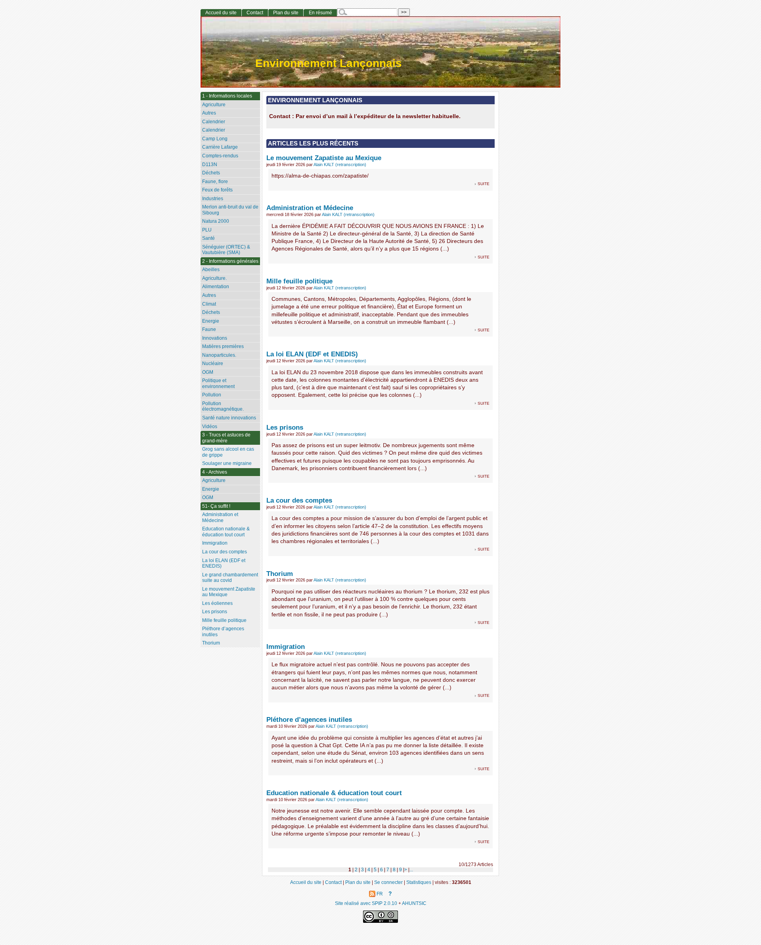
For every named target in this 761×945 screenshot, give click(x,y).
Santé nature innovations (229, 418)
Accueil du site (221, 12)
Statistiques (418, 882)
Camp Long (215, 139)
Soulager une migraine (227, 463)
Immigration (285, 646)
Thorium (279, 573)
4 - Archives (214, 472)
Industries (212, 198)
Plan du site (285, 12)
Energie (210, 321)
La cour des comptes (299, 500)
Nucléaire (212, 363)
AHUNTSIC (414, 903)
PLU (207, 230)
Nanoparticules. (219, 355)
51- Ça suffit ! (216, 506)
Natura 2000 (215, 221)
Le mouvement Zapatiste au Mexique (323, 157)
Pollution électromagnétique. (223, 406)
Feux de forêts (217, 190)
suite (483, 183)
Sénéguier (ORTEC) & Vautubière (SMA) (226, 250)
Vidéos (209, 426)
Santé (208, 238)
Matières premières (223, 346)
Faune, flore (215, 181)
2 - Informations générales (230, 261)
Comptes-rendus (220, 156)
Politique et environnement (218, 383)
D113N (209, 164)
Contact (255, 12)
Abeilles (211, 269)
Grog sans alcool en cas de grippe (228, 452)
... (411, 869)
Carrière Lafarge (220, 147)
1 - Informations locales (227, 96)
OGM (207, 372)
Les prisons (284, 427)
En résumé (320, 12)
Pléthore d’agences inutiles (309, 719)
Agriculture (214, 104)
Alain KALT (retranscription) (340, 164)
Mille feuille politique (299, 281)
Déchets (211, 173)
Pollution (211, 395)
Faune (209, 329)
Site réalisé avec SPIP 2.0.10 (366, 903)
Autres (209, 113)
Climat (209, 304)
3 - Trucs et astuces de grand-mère (226, 438)
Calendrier (213, 121)
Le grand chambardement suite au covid (230, 577)
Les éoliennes (217, 603)
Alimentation (215, 286)
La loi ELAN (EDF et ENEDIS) (312, 354)
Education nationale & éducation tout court (334, 792)
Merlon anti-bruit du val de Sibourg (230, 210)
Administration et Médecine (309, 207)
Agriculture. (214, 278)
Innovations (214, 338)
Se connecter (388, 882)
